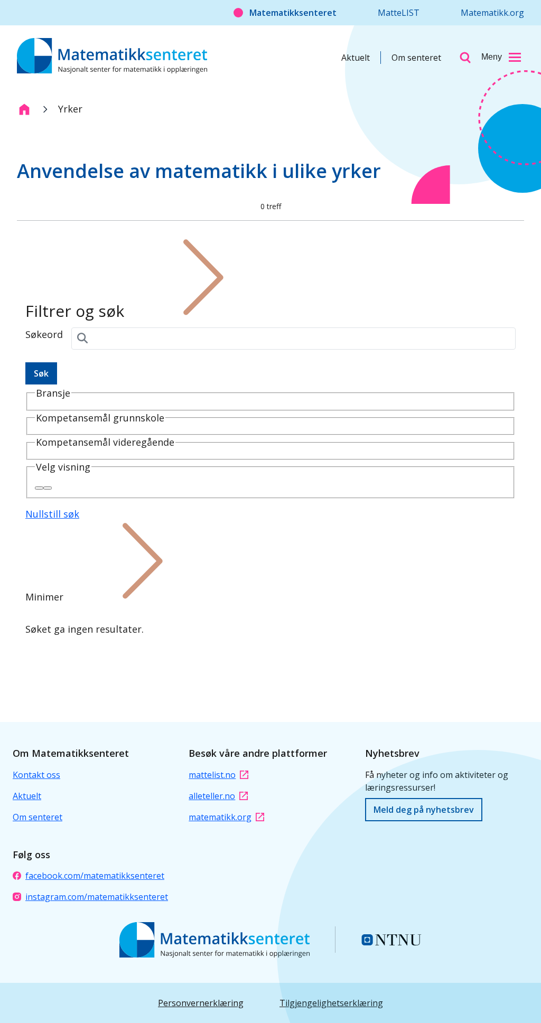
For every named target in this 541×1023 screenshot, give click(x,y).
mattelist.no (212, 775)
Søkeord (44, 334)
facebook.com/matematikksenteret (94, 875)
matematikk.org (220, 817)
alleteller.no (212, 796)
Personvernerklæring (201, 1003)
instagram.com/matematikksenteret (96, 897)
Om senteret (416, 57)
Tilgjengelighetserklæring (331, 1003)
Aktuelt (355, 57)
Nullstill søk (52, 514)
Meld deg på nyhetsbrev (424, 809)
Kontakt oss (36, 775)
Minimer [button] (44, 596)
